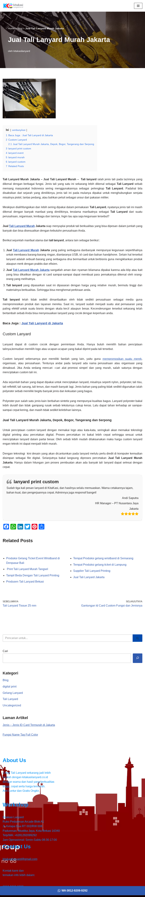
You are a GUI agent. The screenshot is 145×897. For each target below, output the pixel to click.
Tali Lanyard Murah (22, 226)
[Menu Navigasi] (138, 6)
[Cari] (137, 638)
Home (11, 28)
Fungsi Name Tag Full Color (20, 734)
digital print (9, 686)
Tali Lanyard (10, 699)
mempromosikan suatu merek (122, 358)
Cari (5, 651)
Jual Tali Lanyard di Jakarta (42, 323)
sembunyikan (18, 130)
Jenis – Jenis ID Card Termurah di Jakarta (29, 724)
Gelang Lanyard (13, 692)
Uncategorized (12, 705)
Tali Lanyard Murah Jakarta (31, 269)
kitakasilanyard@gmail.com (20, 858)
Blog (20, 28)
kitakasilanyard (21, 51)
